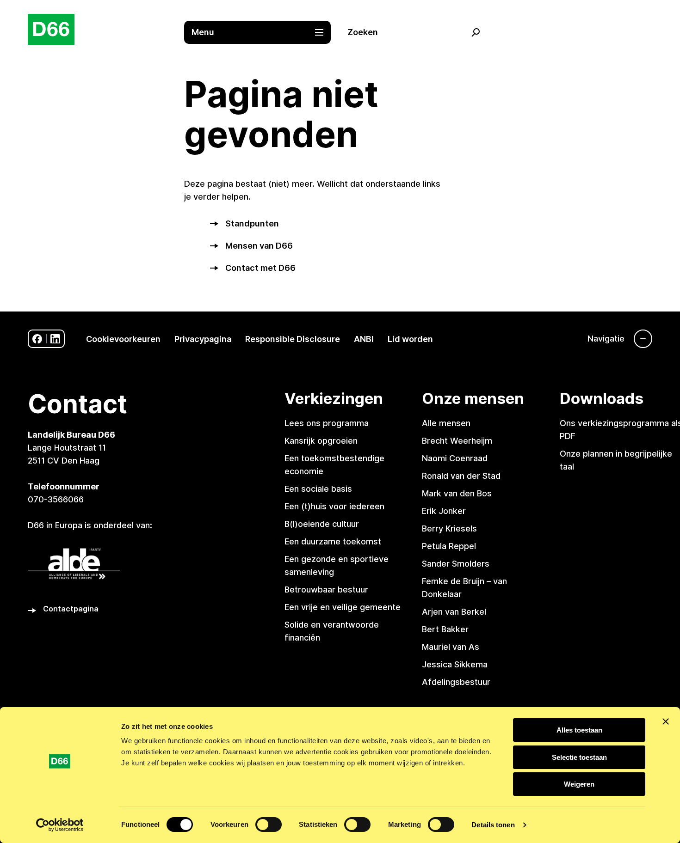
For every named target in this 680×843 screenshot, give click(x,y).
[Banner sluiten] (665, 721)
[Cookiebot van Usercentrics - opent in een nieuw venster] (59, 825)
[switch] (268, 824)
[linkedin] (55, 339)
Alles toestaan (579, 730)
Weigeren (579, 784)
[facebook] (37, 339)
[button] (262, 32)
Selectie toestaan (579, 757)
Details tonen (492, 825)
